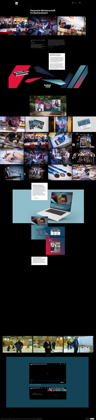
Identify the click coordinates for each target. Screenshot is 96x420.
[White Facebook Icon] (73, 2)
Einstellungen (87, 418)
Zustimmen (92, 418)
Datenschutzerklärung (39, 418)
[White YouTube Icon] (72, 2)
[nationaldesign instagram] (75, 2)
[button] (79, 2)
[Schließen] (95, 418)
